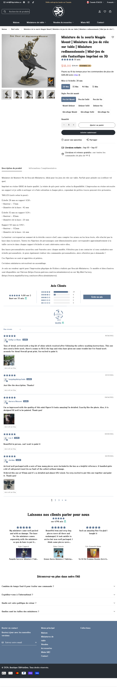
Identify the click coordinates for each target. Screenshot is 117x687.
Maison (16, 22)
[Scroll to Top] (112, 674)
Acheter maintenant (88, 132)
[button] (110, 11)
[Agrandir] (50, 38)
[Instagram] (28, 2)
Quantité (65, 119)
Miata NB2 (85, 22)
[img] (10, 336)
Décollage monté (70, 112)
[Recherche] (5, 11)
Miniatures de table (35, 22)
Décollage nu (103, 112)
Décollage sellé (87, 112)
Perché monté (69, 99)
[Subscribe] (34, 642)
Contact (100, 22)
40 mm (85, 86)
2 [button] (55, 500)
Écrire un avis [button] (97, 297)
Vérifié (58, 323)
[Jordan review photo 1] (9, 484)
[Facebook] (24, 2)
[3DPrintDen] (58, 12)
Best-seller (15, 29)
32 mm (75, 86)
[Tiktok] (33, 2)
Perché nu (97, 99)
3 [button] (59, 500)
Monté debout (69, 105)
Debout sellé (84, 105)
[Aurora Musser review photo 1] (9, 419)
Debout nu (97, 105)
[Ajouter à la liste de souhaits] (112, 37)
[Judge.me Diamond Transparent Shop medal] (58, 314)
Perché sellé (83, 99)
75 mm (95, 86)
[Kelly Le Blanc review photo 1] (9, 360)
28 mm (66, 86)
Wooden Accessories (62, 22)
